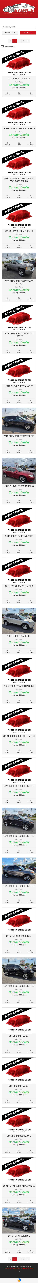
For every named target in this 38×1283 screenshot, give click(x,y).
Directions (24, 1268)
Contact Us (8, 1268)
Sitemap (30, 1268)
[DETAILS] (7, 92)
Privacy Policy (16, 1268)
